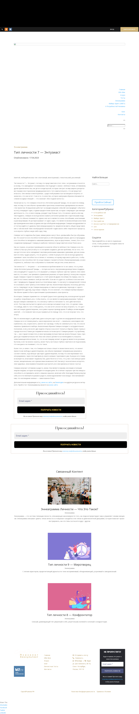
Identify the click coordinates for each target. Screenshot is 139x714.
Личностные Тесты (51, 666)
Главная (122, 89)
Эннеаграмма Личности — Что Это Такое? (69, 509)
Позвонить (78, 658)
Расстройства (99, 221)
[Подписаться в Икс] (2, 29)
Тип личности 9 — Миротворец (69, 564)
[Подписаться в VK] (10, 29)
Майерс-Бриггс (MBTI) (117, 104)
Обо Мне (121, 92)
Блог (123, 112)
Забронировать (129, 29)
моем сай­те (53, 385)
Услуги (122, 95)
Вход (112, 29)
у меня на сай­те (46, 382)
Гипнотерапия (99, 230)
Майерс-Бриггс (99, 218)
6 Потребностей (100, 213)
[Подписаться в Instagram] (108, 252)
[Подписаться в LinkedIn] (117, 252)
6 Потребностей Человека (115, 106)
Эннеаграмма (120, 101)
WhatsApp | (79, 661)
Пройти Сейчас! (102, 202)
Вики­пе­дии (59, 382)
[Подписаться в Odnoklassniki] (6, 29)
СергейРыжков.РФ (27, 692)
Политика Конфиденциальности (83, 692)
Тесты (123, 98)
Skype (88, 661)
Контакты (121, 114)
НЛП (95, 227)
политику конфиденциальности (52, 416)
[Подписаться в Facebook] (104, 252)
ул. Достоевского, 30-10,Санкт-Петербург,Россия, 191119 (82, 666)
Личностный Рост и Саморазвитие (106, 224)
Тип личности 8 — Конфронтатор (69, 615)
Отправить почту (81, 655)
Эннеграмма (98, 215)
